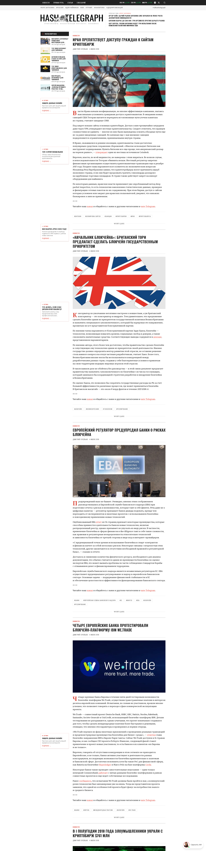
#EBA (137, 600)
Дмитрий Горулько (80, 49)
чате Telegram (148, 206)
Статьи (70, 2)
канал (90, 206)
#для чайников (72, 8)
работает (103, 773)
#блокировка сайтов (93, 216)
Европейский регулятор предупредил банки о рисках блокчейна (119, 432)
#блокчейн (78, 409)
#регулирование (122, 409)
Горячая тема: (120, 13)
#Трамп (89, 8)
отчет (99, 522)
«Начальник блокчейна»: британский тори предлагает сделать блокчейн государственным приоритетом (115, 242)
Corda (148, 765)
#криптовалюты (145, 216)
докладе (157, 337)
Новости (46, 2)
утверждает (102, 152)
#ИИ (82, 8)
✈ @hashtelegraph (159, 8)
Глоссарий (81, 2)
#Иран (133, 216)
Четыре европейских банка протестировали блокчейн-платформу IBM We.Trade (110, 628)
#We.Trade (132, 810)
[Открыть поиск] (164, 3)
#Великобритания (92, 409)
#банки (76, 600)
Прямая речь (58, 2)
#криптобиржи (121, 216)
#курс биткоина (47, 8)
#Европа (86, 810)
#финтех (129, 600)
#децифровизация (114, 8)
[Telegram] (155, 3)
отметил (151, 735)
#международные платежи (103, 810)
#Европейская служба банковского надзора (99, 600)
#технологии (107, 409)
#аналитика (99, 8)
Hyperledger (105, 765)
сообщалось (85, 781)
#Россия (59, 8)
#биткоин (77, 216)
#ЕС (121, 600)
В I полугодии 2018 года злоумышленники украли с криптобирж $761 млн (118, 833)
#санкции (108, 216)
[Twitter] (159, 3)
